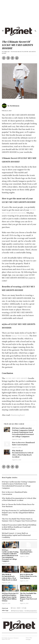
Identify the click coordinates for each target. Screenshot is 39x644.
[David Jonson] (5, 105)
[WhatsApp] (17, 58)
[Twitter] (8, 58)
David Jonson (14, 106)
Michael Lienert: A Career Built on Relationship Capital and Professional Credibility (16, 535)
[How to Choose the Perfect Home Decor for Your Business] (28, 569)
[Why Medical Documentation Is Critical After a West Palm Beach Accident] (7, 452)
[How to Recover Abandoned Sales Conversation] (7, 443)
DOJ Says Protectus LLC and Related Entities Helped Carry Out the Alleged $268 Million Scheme (10, 597)
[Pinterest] (12, 58)
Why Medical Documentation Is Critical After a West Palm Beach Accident (22, 454)
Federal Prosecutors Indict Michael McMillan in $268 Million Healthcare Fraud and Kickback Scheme (19, 527)
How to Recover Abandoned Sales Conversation (23, 443)
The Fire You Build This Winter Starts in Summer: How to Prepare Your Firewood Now (28, 597)
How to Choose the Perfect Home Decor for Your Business (28, 576)
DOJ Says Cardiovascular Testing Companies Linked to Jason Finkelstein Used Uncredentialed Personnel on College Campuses (23, 432)
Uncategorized (5, 51)
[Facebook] (4, 58)
